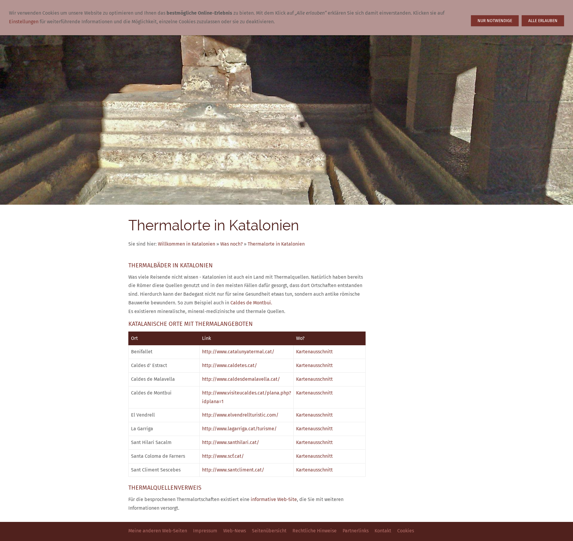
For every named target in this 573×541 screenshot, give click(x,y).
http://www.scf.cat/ (223, 456)
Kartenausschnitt (314, 351)
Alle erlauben (542, 20)
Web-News (234, 531)
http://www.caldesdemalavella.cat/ (241, 379)
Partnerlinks (356, 531)
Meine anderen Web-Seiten (157, 531)
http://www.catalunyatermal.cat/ (238, 351)
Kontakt (383, 531)
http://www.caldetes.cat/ (229, 365)
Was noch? (231, 244)
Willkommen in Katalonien (186, 244)
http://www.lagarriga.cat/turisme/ (239, 428)
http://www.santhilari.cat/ (230, 442)
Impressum (205, 531)
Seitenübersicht (269, 531)
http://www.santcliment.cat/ (233, 470)
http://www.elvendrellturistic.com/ (240, 415)
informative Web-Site (274, 499)
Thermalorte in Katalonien (276, 244)
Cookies (405, 531)
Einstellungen (23, 21)
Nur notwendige (495, 20)
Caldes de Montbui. (251, 303)
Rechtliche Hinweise (314, 531)
